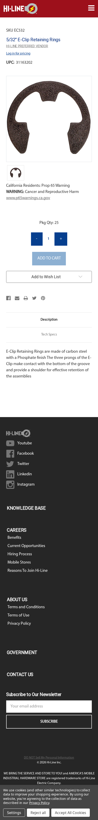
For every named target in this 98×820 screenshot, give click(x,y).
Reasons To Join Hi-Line (28, 571)
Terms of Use (18, 616)
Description (49, 320)
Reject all (38, 812)
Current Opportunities (26, 546)
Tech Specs (49, 334)
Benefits (14, 538)
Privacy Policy (19, 624)
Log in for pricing (18, 53)
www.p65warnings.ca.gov (28, 198)
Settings (14, 812)
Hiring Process (20, 554)
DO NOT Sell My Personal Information (49, 757)
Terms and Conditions (26, 607)
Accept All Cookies (70, 812)
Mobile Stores (19, 563)
